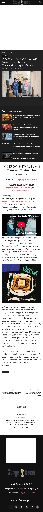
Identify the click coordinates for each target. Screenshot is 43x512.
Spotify (21, 179)
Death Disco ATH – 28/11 (21, 190)
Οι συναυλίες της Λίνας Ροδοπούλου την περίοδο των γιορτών (32, 394)
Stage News (8, 68)
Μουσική (11, 52)
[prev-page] (37, 108)
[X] (27, 507)
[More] (38, 101)
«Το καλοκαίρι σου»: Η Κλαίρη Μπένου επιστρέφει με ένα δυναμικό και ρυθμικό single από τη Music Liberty (26, 137)
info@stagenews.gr (27, 493)
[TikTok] (23, 428)
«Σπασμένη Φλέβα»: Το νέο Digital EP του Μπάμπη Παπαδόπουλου (11, 393)
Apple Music (31, 179)
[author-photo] (21, 412)
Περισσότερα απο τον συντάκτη (14, 111)
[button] (3, 2)
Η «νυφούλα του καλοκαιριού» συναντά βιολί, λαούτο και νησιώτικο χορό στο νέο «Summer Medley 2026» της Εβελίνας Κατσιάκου (25, 156)
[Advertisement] (21, 27)
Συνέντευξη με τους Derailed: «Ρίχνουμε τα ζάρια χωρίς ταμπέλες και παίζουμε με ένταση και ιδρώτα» (25, 127)
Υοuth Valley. (27, 252)
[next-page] (40, 108)
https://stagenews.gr (21, 417)
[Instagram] (19, 428)
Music (12, 372)
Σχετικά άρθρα (7, 108)
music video (11, 246)
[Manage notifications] (37, 506)
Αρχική (4, 52)
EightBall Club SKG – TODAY (18, 188)
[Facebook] (15, 428)
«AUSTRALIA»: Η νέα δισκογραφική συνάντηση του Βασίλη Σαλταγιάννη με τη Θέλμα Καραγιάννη (26, 118)
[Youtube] (28, 428)
